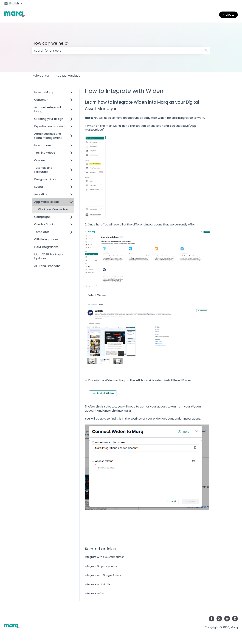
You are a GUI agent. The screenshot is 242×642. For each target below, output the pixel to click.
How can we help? (50, 43)
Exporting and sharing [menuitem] (49, 126)
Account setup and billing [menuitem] (47, 109)
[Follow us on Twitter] (219, 618)
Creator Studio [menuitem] (44, 224)
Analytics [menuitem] (40, 194)
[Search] (206, 50)
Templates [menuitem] (41, 232)
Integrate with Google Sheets (103, 575)
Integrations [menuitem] (42, 145)
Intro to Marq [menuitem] (43, 92)
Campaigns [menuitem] (42, 217)
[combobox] (117, 50)
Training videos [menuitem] (44, 153)
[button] (71, 92)
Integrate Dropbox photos (101, 566)
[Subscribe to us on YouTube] (227, 618)
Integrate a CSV (94, 593)
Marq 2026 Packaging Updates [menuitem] (49, 256)
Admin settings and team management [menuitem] (48, 136)
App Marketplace (68, 76)
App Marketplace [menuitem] (46, 202)
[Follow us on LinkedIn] (235, 618)
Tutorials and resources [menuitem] (43, 170)
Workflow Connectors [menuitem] (53, 209)
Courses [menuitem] (40, 160)
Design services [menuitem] (45, 179)
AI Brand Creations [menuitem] (47, 266)
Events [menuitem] (39, 187)
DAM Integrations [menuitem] (46, 247)
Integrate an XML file (97, 584)
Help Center (40, 76)
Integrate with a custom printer (104, 557)
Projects (228, 15)
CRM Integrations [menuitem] (46, 239)
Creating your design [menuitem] (48, 119)
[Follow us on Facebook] (211, 618)
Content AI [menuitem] (41, 100)
